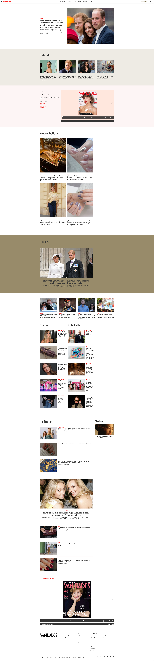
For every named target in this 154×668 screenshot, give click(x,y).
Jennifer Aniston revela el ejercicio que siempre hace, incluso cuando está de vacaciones (62, 334)
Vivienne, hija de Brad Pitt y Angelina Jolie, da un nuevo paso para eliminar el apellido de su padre (74, 429)
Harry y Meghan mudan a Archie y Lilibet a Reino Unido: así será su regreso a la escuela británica (48, 316)
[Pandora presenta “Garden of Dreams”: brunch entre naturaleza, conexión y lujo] (76, 385)
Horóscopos (85, 1)
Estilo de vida (88, 330)
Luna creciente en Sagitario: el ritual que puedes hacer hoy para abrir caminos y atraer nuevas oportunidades (74, 462)
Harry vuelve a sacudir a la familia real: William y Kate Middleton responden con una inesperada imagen (51, 24)
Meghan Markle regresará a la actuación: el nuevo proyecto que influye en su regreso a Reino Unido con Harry (48, 78)
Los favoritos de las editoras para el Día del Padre (89, 334)
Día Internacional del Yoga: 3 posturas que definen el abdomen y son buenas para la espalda (62, 352)
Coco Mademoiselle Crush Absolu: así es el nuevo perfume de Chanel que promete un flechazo (52, 178)
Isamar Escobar (69, 288)
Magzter (42, 107)
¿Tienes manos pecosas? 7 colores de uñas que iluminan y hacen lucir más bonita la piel (74, 528)
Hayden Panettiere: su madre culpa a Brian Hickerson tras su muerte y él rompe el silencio (66, 513)
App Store (42, 103)
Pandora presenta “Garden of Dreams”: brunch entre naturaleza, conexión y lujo (89, 385)
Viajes (91, 1)
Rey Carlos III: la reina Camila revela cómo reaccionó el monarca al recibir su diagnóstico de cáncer (105, 316)
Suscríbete (144, 1)
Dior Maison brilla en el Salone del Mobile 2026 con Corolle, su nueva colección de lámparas (89, 369)
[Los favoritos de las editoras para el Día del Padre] (76, 336)
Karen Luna (65, 446)
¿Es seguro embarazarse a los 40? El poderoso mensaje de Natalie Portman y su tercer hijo (89, 402)
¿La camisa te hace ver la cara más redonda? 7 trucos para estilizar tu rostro (74, 544)
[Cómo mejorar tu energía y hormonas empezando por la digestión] (48, 401)
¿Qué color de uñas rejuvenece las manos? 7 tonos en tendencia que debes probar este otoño (79, 223)
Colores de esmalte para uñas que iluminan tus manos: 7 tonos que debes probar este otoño (74, 444)
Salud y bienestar (61, 330)
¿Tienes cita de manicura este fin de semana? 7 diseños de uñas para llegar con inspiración (79, 178)
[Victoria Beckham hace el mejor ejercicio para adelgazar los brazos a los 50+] (48, 369)
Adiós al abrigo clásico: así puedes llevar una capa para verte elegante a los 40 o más (52, 223)
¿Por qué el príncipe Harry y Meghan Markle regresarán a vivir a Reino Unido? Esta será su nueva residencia (86, 316)
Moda (75, 1)
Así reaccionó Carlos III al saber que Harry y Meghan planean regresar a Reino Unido (67, 316)
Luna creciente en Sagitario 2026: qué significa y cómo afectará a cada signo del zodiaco (105, 77)
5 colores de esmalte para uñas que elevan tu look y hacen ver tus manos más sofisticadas (74, 561)
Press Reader (43, 106)
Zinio (41, 105)
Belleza (79, 1)
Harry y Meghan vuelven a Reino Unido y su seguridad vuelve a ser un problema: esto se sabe (66, 281)
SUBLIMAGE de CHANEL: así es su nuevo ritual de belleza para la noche (105, 437)
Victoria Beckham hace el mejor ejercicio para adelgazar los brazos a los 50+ (62, 367)
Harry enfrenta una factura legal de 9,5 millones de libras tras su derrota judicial (67, 77)
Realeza (69, 1)
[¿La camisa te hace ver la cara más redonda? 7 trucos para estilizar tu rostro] (48, 548)
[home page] (7, 1)
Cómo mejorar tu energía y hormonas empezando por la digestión (62, 399)
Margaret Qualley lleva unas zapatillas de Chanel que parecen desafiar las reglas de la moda (86, 77)
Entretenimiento (63, 1)
